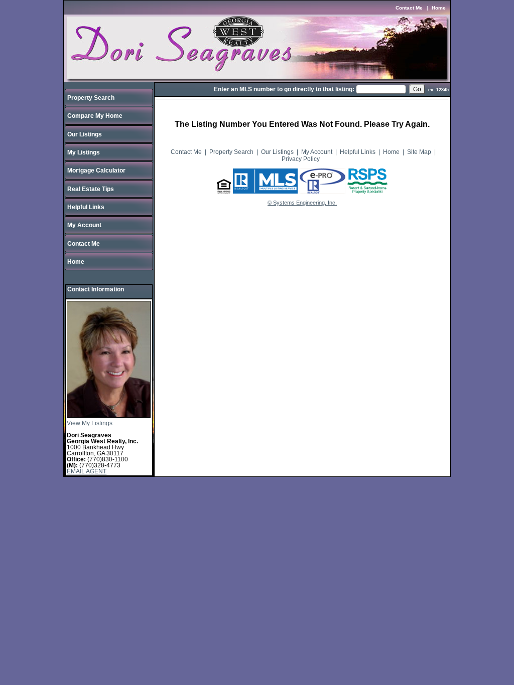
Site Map (419, 151)
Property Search (90, 97)
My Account (84, 225)
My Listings (83, 152)
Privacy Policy (301, 158)
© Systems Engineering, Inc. (302, 203)
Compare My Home (94, 115)
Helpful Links (85, 207)
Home (439, 8)
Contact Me (409, 8)
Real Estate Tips (90, 189)
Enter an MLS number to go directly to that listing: (284, 89)
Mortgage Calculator (96, 170)
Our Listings (84, 134)
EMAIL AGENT (86, 471)
